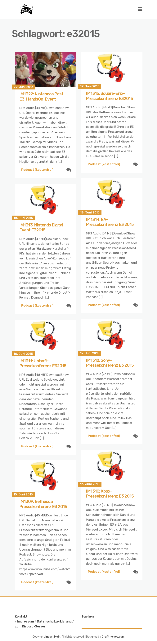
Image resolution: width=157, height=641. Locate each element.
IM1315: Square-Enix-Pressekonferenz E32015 (109, 96)
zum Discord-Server (30, 626)
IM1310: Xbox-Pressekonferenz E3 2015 (110, 494)
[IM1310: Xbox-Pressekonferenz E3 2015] (111, 467)
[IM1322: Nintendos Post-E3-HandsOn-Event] (45, 69)
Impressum (25, 621)
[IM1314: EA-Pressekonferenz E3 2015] (111, 195)
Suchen (88, 616)
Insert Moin (53, 636)
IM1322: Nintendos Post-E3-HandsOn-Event (42, 96)
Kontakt (21, 616)
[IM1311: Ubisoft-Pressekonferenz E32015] (45, 337)
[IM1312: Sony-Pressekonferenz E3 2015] (111, 336)
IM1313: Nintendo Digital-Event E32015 (42, 227)
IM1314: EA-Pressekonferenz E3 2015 (110, 222)
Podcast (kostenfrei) (37, 170)
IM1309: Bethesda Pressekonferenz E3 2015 (43, 504)
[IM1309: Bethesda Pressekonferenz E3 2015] (45, 477)
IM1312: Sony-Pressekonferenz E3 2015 (110, 363)
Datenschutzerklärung (54, 621)
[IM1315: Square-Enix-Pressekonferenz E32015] (111, 69)
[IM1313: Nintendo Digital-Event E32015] (45, 201)
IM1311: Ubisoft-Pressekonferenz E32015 (42, 363)
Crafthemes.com (113, 636)
